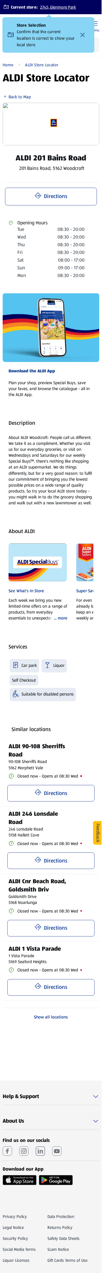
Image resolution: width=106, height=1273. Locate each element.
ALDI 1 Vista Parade (35, 948)
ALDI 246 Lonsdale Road (34, 817)
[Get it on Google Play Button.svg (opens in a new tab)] (56, 1180)
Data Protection (60, 1216)
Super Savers (88, 591)
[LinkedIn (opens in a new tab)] (40, 1151)
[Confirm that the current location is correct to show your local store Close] (83, 35)
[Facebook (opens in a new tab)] (7, 1151)
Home (8, 65)
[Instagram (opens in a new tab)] (24, 1151)
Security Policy (15, 1238)
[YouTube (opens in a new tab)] (57, 1151)
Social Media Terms (19, 1249)
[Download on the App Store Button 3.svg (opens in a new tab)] (20, 1180)
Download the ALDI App (32, 371)
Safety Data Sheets (63, 1238)
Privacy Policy (15, 1216)
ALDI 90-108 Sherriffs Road (38, 750)
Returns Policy (59, 1227)
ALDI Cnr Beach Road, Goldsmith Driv (38, 885)
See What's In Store (26, 591)
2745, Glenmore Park (58, 7)
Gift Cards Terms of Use (67, 1260)
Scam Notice (58, 1249)
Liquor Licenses (16, 1260)
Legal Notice (13, 1227)
